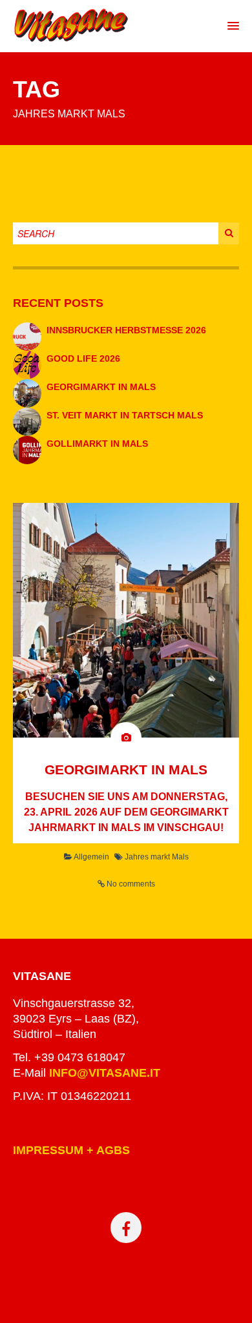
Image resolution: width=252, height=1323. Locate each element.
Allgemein (91, 856)
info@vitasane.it (104, 1072)
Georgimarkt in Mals (101, 387)
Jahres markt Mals (157, 856)
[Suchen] (243, 230)
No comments (131, 883)
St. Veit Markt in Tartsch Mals (125, 415)
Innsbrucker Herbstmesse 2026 (126, 330)
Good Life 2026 (83, 358)
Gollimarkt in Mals (97, 443)
